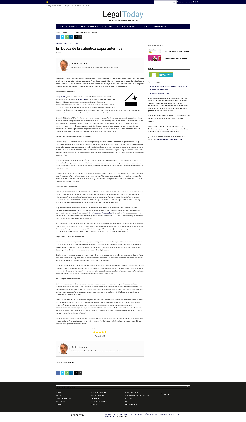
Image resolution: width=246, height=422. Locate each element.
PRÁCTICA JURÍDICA (97, 395)
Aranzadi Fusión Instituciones (176, 51)
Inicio (58, 32)
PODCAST (59, 405)
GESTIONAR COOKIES (165, 414)
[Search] (174, 2)
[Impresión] (80, 37)
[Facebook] (58, 37)
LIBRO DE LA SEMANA (63, 398)
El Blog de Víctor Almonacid (159, 90)
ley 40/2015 (81, 99)
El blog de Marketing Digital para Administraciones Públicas (168, 86)
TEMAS (58, 392)
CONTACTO (109, 414)
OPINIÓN (94, 405)
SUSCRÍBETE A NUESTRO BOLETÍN (137, 395)
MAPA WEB (138, 414)
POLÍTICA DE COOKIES (150, 414)
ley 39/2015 (62, 97)
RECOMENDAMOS (131, 405)
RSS (126, 402)
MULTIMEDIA (60, 402)
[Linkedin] (71, 37)
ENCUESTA (59, 395)
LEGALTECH (95, 398)
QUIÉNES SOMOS (128, 414)
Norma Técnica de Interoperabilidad (101, 213)
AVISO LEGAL (118, 414)
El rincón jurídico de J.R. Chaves (160, 93)
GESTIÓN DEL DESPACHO (99, 402)
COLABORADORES (131, 392)
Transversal (67, 32)
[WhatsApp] (67, 37)
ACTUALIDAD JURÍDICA (98, 392)
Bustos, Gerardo (79, 63)
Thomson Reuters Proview (175, 58)
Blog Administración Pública (85, 32)
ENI (79, 210)
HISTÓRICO (129, 398)
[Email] (76, 37)
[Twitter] (62, 37)
